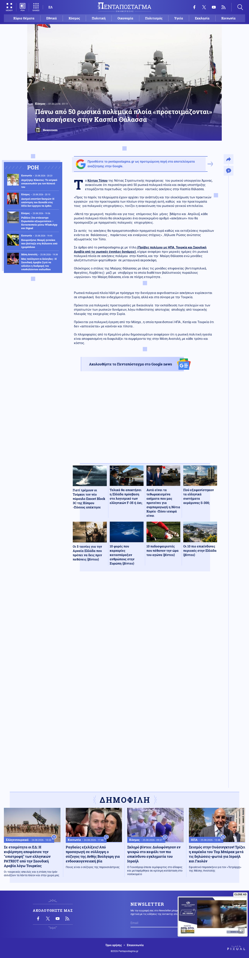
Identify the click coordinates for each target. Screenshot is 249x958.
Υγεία (178, 18)
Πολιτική (99, 18)
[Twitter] (204, 7)
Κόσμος (74, 18)
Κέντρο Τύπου (98, 180)
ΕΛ (50, 7)
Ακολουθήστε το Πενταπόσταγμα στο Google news (130, 364)
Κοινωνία (228, 18)
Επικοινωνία (135, 945)
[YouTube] (214, 7)
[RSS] (223, 7)
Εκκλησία (202, 18)
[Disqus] (145, 631)
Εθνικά (51, 18)
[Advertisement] (145, 420)
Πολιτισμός (153, 18)
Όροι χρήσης (114, 945)
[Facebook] (194, 7)
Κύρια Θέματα (23, 18)
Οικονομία (125, 18)
